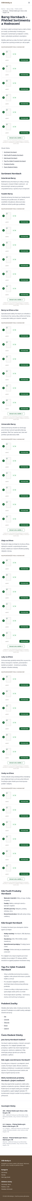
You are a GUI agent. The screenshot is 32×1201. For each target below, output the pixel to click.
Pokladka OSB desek (6, 1189)
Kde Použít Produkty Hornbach (13, 155)
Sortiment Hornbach (10, 152)
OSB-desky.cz (6, 2)
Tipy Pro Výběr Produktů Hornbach (15, 161)
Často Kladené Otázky (10, 167)
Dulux (6, 1025)
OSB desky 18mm (6, 1184)
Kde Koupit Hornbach (10, 158)
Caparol (6, 1028)
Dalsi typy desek (5, 1177)
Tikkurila (6, 1022)
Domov (3, 9)
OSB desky (4, 1172)
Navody (3, 1175)
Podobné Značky (9, 164)
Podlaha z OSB (5, 1187)
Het (5, 1017)
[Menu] (29, 2)
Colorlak (6, 1019)
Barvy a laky (10, 9)
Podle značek (18, 9)
